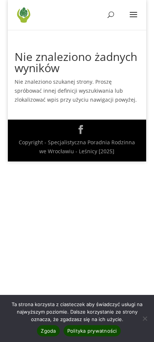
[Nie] (144, 318)
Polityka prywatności (92, 331)
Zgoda (48, 331)
